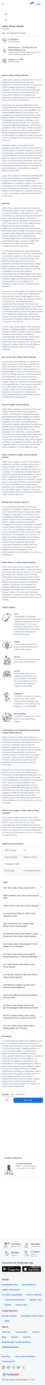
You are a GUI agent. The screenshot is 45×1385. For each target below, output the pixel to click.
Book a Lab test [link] (34, 1295)
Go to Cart (28, 1100)
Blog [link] (4, 1337)
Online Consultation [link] (11, 1290)
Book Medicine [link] (29, 1285)
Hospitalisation (5, 1310)
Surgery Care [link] (36, 1300)
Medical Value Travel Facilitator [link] (16, 1342)
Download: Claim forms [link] (32, 1316)
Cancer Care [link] (21, 1305)
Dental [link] (8, 1305)
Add (7, 1100)
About (5, 1327)
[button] (30, 4)
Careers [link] (14, 1337)
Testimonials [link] (21, 1332)
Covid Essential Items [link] (15, 1300)
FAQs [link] (7, 1321)
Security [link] (26, 1337)
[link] (11, 1269)
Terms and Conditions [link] (25, 1356)
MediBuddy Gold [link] (9, 1285)
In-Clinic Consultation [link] (12, 1295)
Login (38, 4)
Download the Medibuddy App (17, 1263)
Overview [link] (6, 1332)
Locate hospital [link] (9, 1316)
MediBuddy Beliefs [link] (10, 1347)
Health (5, 1279)
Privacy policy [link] (8, 1361)
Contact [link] (35, 1332)
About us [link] (6, 1356)
